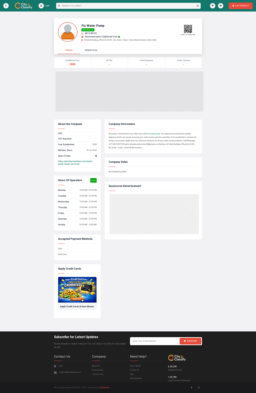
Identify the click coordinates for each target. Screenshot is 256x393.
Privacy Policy (97, 370)
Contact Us (134, 370)
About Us (96, 366)
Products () (91, 50)
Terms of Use (97, 374)
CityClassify (104, 387)
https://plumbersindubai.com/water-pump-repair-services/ (75, 162)
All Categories (136, 378)
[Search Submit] (59, 6)
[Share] (96, 156)
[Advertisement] (129, 91)
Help (132, 374)
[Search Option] (198, 6)
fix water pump (154, 133)
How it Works (135, 366)
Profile (69, 50)
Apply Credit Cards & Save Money (77, 306)
